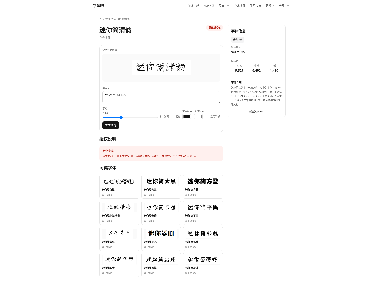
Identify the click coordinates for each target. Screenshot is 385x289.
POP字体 (208, 5)
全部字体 (284, 5)
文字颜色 (187, 111)
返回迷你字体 (256, 112)
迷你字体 (111, 19)
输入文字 (107, 88)
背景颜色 (199, 111)
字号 (105, 111)
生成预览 (110, 125)
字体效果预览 (109, 50)
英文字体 (224, 5)
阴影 (178, 116)
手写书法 (255, 5)
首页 (101, 19)
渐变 (166, 116)
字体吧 (98, 5)
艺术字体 (240, 5)
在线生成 (193, 5)
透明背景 (215, 116)
